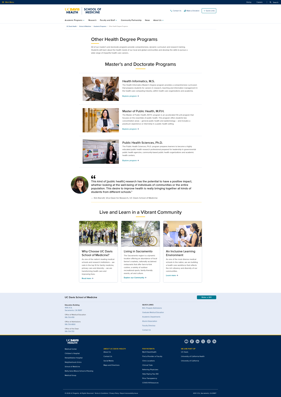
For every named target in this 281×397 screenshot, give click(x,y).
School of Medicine (85, 26)
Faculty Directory (148, 325)
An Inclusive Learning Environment (180, 253)
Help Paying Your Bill (150, 374)
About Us (107, 352)
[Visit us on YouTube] (186, 341)
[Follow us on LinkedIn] (196, 341)
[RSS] (213, 341)
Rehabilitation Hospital (74, 357)
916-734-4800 (70, 324)
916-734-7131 (69, 331)
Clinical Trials (147, 365)
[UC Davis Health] (72, 341)
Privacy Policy (114, 393)
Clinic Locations (148, 360)
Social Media (108, 360)
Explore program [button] (130, 96)
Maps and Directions (111, 365)
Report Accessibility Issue (129, 393)
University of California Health (192, 356)
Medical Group (70, 375)
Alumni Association (149, 321)
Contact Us (175, 10)
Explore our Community (135, 277)
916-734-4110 (69, 317)
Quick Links (210, 10)
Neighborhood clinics (73, 362)
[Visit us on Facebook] (191, 341)
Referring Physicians (150, 369)
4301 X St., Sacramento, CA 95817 (204, 393)
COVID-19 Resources (150, 382)
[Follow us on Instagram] (208, 341)
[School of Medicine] (83, 10)
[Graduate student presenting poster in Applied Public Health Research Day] (101, 152)
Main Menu (8, 2)
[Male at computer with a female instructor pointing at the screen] (101, 89)
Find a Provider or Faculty (152, 356)
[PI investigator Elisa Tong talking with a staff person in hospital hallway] (101, 120)
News (147, 20)
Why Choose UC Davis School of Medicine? (97, 253)
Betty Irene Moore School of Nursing (79, 371)
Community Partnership (131, 20)
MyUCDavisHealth (149, 352)
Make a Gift (207, 297)
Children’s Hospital (72, 353)
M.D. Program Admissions (152, 308)
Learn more (172, 275)
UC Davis (184, 352)
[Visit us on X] (202, 341)
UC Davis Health (72, 26)
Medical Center (71, 349)
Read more (87, 278)
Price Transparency (149, 378)
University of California (190, 360)
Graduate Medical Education (153, 312)
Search (273, 2)
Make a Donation (191, 10)
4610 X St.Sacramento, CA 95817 (73, 308)
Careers (259, 2)
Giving (248, 2)
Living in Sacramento (138, 251)
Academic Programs (100, 26)
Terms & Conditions (101, 393)
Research (92, 20)
